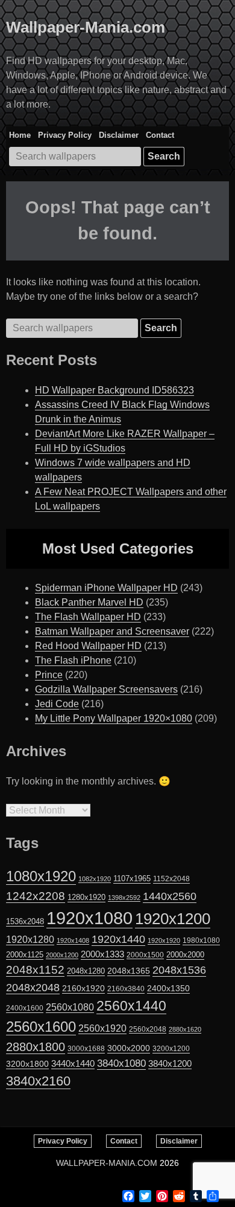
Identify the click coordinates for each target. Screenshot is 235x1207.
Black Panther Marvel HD (89, 602)
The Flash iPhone (73, 660)
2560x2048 (147, 1029)
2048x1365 (128, 971)
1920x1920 (164, 940)
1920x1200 (172, 919)
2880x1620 (185, 1029)
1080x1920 (41, 876)
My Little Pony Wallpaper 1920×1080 (113, 718)
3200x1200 (171, 1048)
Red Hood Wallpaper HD (88, 646)
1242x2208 (35, 896)
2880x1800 (35, 1046)
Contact (160, 135)
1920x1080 (89, 918)
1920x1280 (30, 939)
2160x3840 (126, 989)
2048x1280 (86, 971)
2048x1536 (179, 969)
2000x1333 (102, 954)
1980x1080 (201, 940)
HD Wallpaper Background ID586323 (114, 390)
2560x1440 (131, 1006)
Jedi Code (57, 704)
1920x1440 (118, 939)
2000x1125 (24, 954)
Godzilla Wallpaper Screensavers (106, 689)
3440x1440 (73, 1064)
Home (20, 135)
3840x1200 (170, 1064)
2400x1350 (168, 988)
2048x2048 (33, 987)
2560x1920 (102, 1028)
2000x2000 (185, 954)
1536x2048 (25, 921)
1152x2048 (171, 879)
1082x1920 (94, 878)
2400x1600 (24, 1008)
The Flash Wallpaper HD (88, 617)
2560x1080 (70, 1007)
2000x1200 (62, 955)
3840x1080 (121, 1063)
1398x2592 (124, 897)
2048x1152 (35, 969)
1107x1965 (132, 878)
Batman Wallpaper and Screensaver (112, 631)
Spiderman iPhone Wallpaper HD (106, 588)
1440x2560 (169, 896)
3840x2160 (38, 1081)
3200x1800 (27, 1064)
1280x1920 (86, 897)
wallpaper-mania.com (106, 1163)
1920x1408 (73, 940)
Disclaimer (119, 135)
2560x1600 (41, 1027)
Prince (49, 675)
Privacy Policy (65, 135)
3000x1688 (86, 1048)
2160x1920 (83, 988)
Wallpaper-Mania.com (85, 27)
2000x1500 (145, 955)
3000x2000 (128, 1048)
